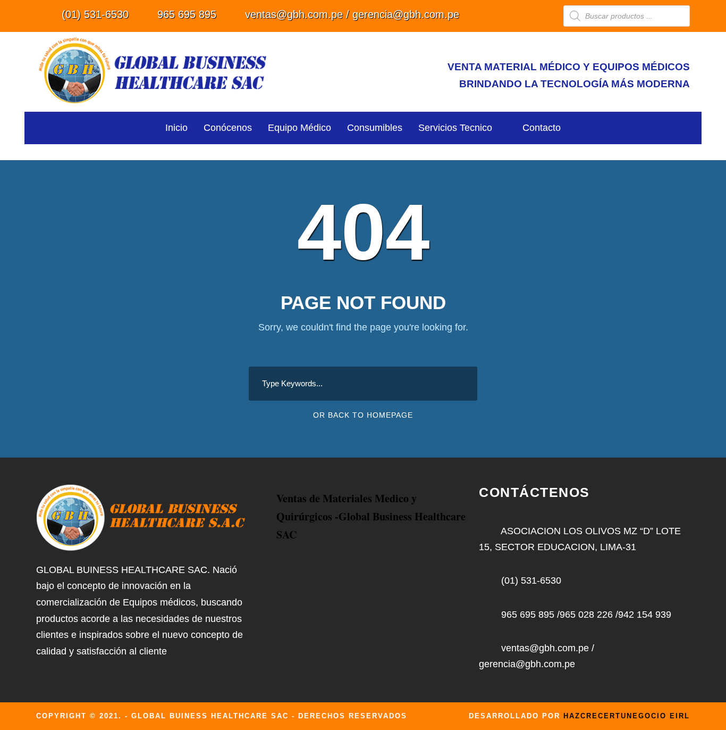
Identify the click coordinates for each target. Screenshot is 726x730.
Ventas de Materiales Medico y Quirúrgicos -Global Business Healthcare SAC (371, 516)
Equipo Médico (299, 127)
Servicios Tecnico (455, 127)
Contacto (541, 127)
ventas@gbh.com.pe (294, 14)
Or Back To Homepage (363, 415)
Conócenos (228, 127)
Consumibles (374, 127)
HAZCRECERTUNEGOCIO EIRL (626, 716)
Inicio (176, 127)
